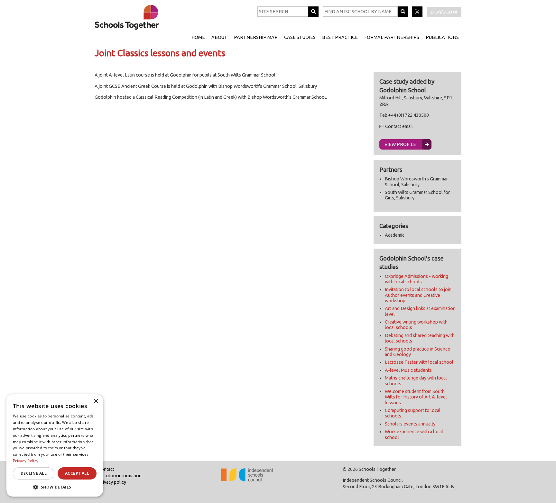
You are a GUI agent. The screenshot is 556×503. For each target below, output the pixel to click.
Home (198, 37)
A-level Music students (408, 370)
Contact (106, 469)
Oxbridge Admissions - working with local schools (416, 279)
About (219, 37)
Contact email (399, 126)
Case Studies (300, 37)
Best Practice (340, 37)
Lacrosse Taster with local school (419, 362)
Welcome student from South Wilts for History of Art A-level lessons (416, 397)
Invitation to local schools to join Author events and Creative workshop (418, 295)
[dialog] (54, 445)
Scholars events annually (410, 423)
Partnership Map (256, 37)
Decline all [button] (34, 473)
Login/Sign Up (444, 12)
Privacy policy (112, 482)
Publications (442, 37)
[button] (55, 487)
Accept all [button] (77, 473)
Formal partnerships (391, 37)
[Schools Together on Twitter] (417, 15)
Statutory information (120, 475)
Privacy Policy (25, 460)
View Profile (400, 144)
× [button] (95, 401)
